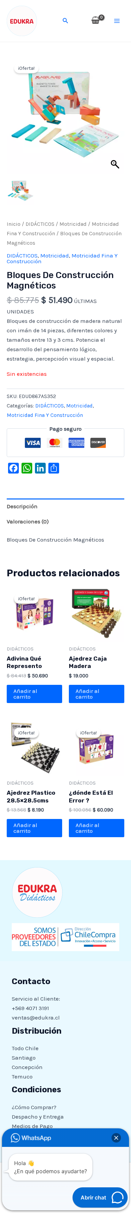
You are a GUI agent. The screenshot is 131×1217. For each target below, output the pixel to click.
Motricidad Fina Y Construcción (45, 415)
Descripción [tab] (22, 506)
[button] (65, 21)
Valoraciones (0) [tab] (28, 521)
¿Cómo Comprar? (34, 1107)
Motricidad (73, 224)
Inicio (13, 224)
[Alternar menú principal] (117, 20)
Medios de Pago (32, 1126)
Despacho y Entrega (38, 1116)
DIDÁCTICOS (40, 224)
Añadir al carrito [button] (25, 694)
